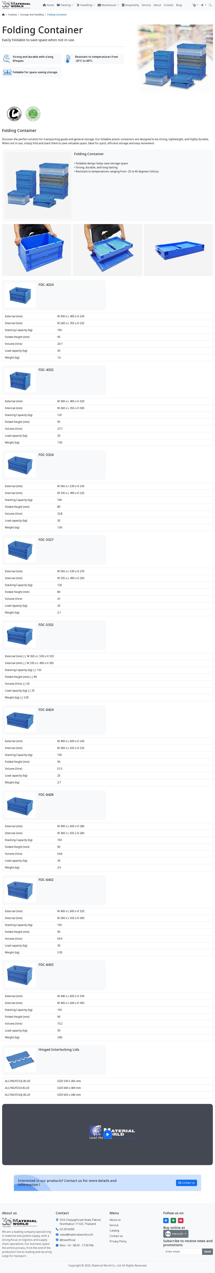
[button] (195, 5)
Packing (12, 14)
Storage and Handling (32, 14)
